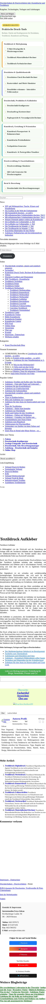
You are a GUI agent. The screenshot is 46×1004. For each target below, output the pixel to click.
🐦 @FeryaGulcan (23, 976)
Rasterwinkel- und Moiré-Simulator (21, 83)
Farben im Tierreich (20, 992)
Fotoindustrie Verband (13, 469)
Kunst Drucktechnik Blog (15, 345)
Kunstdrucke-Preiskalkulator (18, 140)
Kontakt (8, 332)
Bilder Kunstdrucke (12, 317)
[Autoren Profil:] (6, 722)
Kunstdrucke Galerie (13, 321)
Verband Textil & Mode (14, 478)
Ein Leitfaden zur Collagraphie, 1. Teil (20, 224)
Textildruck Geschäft (18, 304)
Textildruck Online (12, 286)
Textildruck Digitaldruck (15, 766)
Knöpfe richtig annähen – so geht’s (26, 358)
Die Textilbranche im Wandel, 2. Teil (19, 226)
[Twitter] (42, 721)
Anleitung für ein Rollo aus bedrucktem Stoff (18, 996)
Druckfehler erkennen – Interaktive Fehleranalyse (21, 90)
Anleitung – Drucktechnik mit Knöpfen (21, 448)
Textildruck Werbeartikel (19, 295)
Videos (7, 275)
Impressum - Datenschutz (15, 335)
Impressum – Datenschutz (10, 880)
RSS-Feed (9, 323)
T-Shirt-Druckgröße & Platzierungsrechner (16, 50)
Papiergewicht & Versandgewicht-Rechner (24, 118)
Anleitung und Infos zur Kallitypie (26, 369)
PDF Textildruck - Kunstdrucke (17, 279)
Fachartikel (9, 270)
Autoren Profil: (20, 718)
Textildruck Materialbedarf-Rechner (21, 57)
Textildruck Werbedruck (14, 288)
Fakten (8, 439)
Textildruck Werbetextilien (20, 290)
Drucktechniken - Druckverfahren (13, 884)
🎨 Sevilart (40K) (23, 965)
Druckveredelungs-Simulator (18, 166)
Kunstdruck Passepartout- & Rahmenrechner (18, 132)
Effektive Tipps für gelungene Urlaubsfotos (29, 371)
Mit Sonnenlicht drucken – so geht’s (19, 213)
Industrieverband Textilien (15, 480)
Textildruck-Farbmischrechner (19, 64)
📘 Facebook (23, 943)
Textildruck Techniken (13, 281)
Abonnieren (7, 256)
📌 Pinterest (23, 954)
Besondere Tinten (20, 990)
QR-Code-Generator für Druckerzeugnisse (17, 173)
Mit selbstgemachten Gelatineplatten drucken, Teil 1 (25, 217)
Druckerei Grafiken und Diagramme (19, 277)
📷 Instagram (23, 949)
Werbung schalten (12, 337)
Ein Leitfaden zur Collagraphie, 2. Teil (20, 222)
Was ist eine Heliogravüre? (23, 365)
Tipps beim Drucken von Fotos (22, 373)
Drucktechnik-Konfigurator (18, 106)
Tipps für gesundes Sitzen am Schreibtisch (26, 994)
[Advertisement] (23, 511)
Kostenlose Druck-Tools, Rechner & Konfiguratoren (25, 272)
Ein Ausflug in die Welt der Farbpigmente (21, 211)
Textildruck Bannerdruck (19, 292)
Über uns (8, 330)
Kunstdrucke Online (13, 315)
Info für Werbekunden (8, 895)
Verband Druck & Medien (15, 467)
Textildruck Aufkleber (18, 299)
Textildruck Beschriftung (19, 301)
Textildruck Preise (12, 284)
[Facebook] (39, 721)
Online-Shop (10, 326)
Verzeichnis (9, 328)
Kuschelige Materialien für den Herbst (19, 231)
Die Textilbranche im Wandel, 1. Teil (19, 228)
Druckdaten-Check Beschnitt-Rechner (22, 77)
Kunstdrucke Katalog (13, 319)
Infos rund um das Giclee (24, 367)
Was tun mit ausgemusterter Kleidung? (16, 1001)
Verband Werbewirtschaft (15, 476)
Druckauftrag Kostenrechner (19, 112)
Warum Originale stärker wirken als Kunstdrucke (24, 220)
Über (3, 713)
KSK (7, 474)
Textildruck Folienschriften (20, 306)
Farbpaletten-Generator (16, 146)
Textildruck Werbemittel (19, 297)
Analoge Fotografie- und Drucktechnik (21, 443)
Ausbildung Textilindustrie (15, 482)
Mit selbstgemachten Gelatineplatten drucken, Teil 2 (25, 215)
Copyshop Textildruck (18, 308)
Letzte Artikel (12, 713)
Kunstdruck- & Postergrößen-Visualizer (23, 152)
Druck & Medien (11, 471)
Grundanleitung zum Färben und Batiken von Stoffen (22, 999)
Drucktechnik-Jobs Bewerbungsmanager (23, 188)
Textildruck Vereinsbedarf (20, 310)
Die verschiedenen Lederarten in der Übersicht (19, 988)
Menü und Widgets (7, 14)
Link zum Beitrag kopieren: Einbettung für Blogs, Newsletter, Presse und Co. (23, 672)
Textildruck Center (12, 312)
